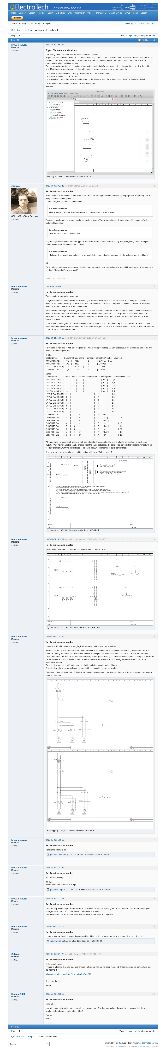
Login (50, 13)
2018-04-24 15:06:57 (55, 338)
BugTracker (79, 13)
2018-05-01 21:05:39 (55, 840)
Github (127, 13)
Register (41, 13)
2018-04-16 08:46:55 (55, 286)
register (138, 36)
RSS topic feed (148, 40)
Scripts (31, 30)
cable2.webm (55, 941)
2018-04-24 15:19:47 (55, 539)
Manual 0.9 (101, 13)
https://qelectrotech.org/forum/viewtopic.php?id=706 (68, 974)
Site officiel (60, 13)
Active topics (130, 23)
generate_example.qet (59, 855)
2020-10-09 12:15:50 (55, 994)
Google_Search (140, 13)
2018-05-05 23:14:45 (55, 954)
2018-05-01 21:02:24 (55, 636)
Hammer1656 (18, 994)
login (130, 36)
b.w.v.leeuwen (19, 44)
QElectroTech (17, 30)
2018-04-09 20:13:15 (55, 186)
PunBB (118, 1043)
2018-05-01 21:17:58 (55, 899)
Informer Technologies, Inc (145, 1043)
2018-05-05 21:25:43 (55, 926)
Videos (90, 13)
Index (13, 13)
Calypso (15, 954)
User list (22, 13)
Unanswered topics (146, 23)
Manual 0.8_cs (115, 13)
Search (32, 13)
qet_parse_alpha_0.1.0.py (61, 889)
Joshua (15, 186)
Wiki (70, 13)
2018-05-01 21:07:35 (55, 867)
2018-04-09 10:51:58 (55, 45)
